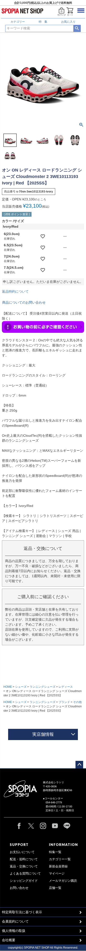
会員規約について (15, 921)
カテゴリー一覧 (60, 859)
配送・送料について (24, 859)
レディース (66, 686)
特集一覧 (55, 852)
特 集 (43, 21)
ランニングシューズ (42, 686)
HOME (7, 686)
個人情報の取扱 (13, 931)
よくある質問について (25, 873)
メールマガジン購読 (63, 880)
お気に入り (68, 21)
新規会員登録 (58, 866)
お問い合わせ (19, 888)
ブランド (64, 702)
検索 (77, 28)
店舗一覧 (55, 888)
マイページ (56, 873)
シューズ (21, 686)
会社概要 (8, 940)
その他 (77, 702)
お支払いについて (22, 852)
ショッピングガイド (24, 880)
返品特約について (15, 291)
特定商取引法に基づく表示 (22, 912)
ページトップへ (79, 764)
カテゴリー (18, 21)
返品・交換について (24, 866)
